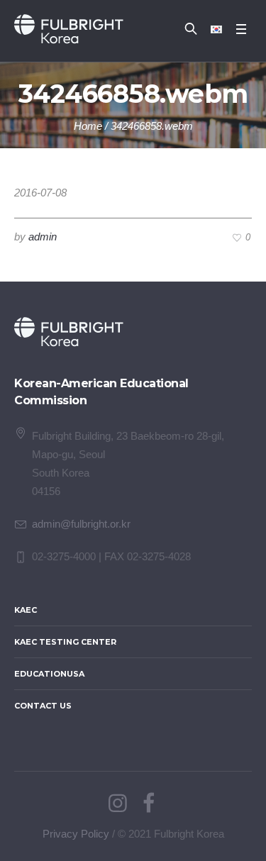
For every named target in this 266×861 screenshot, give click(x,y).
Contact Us (43, 706)
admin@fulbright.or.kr (81, 524)
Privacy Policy (76, 834)
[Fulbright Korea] (68, 29)
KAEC (25, 610)
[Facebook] (149, 803)
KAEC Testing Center (65, 642)
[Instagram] (118, 803)
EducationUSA (49, 674)
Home (88, 126)
